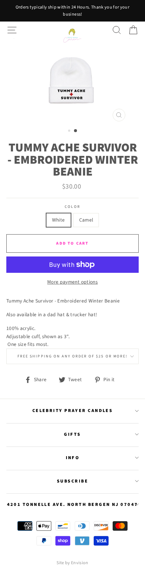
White (58, 219)
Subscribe (72, 481)
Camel (86, 219)
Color (72, 206)
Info (73, 457)
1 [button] (70, 131)
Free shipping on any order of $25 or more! (72, 356)
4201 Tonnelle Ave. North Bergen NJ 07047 (72, 504)
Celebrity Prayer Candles (72, 410)
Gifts (72, 434)
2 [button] (76, 131)
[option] (72, 11)
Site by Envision (72, 563)
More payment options (72, 281)
